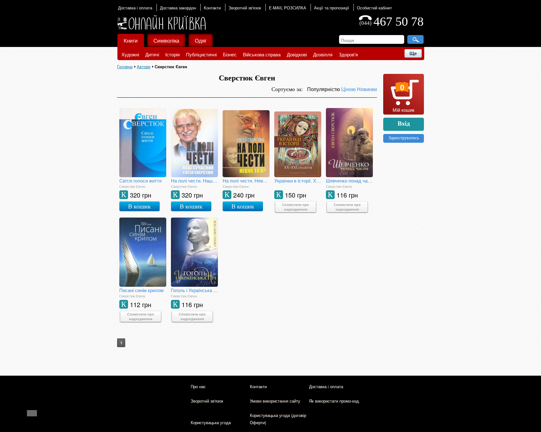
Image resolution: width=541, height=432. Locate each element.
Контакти (212, 8)
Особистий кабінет (374, 8)
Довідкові (297, 54)
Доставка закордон (178, 8)
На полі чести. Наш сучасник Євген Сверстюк (194, 180)
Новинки (367, 89)
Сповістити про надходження (295, 207)
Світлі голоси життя (140, 180)
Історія (172, 54)
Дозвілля (322, 54)
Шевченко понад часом (349, 180)
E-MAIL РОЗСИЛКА (287, 8)
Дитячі (152, 54)
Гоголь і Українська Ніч (194, 290)
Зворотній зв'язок (245, 8)
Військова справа (262, 54)
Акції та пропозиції (331, 8)
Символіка (166, 40)
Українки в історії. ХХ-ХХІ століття (297, 180)
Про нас (198, 386)
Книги (131, 40)
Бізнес (230, 54)
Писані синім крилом (141, 290)
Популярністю (324, 89)
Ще (413, 53)
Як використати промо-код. (334, 401)
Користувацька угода (211, 422)
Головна (124, 66)
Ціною (349, 89)
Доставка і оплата (135, 8)
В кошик (139, 206)
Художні (130, 54)
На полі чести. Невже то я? (246, 180)
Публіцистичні (201, 54)
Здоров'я (348, 54)
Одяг (201, 40)
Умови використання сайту (275, 401)
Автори (143, 66)
